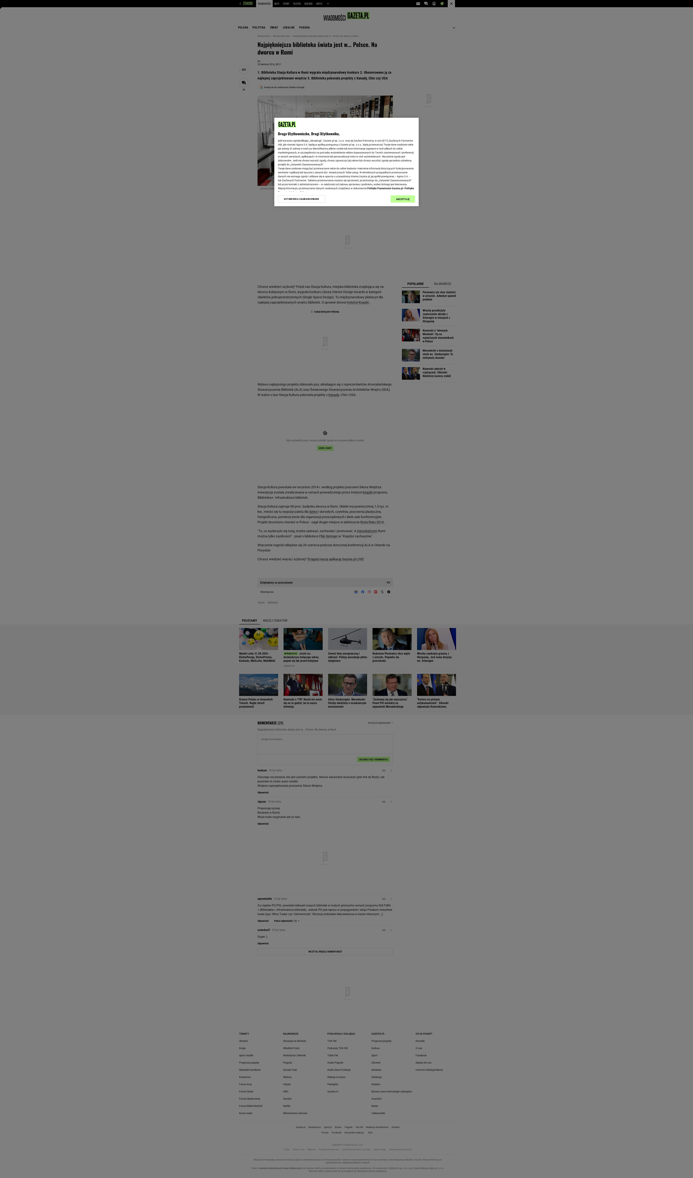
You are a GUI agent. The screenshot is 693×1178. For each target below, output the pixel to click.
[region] (346, 162)
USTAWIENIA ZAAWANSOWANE (301, 199)
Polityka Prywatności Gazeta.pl (385, 188)
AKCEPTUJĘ (403, 199)
